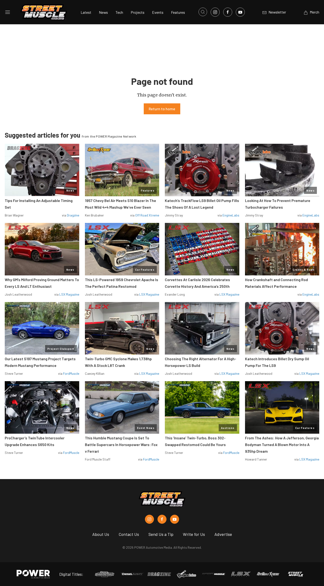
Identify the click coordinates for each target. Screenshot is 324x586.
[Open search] (203, 12)
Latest (86, 12)
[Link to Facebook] (227, 12)
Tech (119, 12)
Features (178, 12)
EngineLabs (230, 215)
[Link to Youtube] (240, 12)
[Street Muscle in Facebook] (162, 519)
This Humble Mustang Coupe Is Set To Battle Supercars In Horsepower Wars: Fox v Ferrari (121, 444)
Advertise (223, 534)
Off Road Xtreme (147, 215)
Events (157, 12)
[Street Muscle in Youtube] (174, 519)
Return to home (162, 108)
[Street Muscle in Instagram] (149, 519)
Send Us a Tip (160, 534)
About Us (100, 534)
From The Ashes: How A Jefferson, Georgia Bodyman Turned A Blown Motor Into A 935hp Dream (282, 444)
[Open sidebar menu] (7, 12)
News (103, 12)
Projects (137, 12)
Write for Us (194, 534)
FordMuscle (71, 373)
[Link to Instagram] (215, 12)
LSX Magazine (69, 294)
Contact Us (129, 534)
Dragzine (73, 215)
